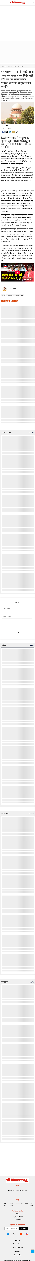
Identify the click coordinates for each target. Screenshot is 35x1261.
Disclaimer (17, 1251)
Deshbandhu (18, 1219)
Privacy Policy (17, 1244)
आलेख (3, 645)
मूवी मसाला (31, 1204)
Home (4, 66)
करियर (26, 1203)
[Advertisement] (17, 22)
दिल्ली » (15, 66)
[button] (3, 4)
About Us (17, 1240)
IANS (6, 126)
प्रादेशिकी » (10, 66)
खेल (22, 1203)
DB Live (18, 1214)
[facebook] (3, 132)
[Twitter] (6, 132)
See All (31, 433)
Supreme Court (19, 295)
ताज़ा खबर (5, 1204)
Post (19, 633)
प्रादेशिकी (4, 982)
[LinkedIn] (10, 132)
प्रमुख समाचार (6, 433)
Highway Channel (18, 1217)
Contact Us (17, 1255)
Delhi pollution (10, 295)
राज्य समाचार (11, 1204)
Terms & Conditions (17, 1247)
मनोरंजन (18, 1203)
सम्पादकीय (4, 813)
